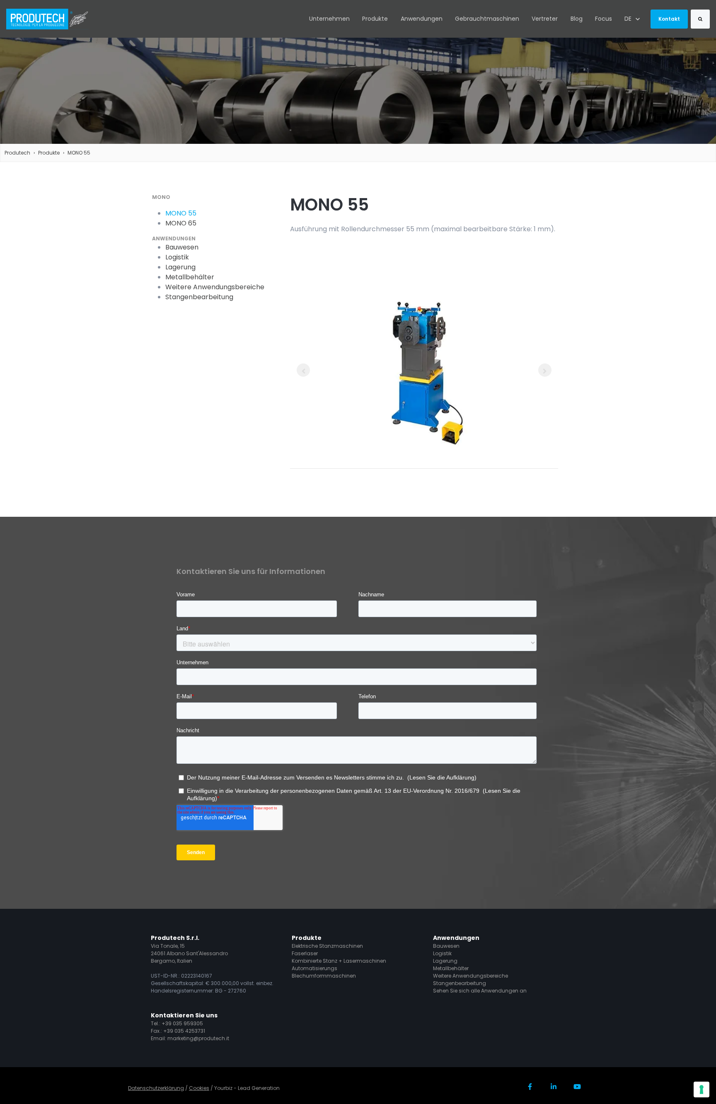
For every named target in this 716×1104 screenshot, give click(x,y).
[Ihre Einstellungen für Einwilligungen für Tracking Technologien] (701, 1089)
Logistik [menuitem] (177, 257)
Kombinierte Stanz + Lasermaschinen (339, 960)
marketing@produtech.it (198, 1038)
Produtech (17, 152)
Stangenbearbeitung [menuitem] (199, 297)
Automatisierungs (314, 968)
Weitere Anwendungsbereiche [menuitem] (214, 287)
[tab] (424, 443)
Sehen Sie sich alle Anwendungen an (480, 990)
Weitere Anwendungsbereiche (470, 975)
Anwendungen (422, 19)
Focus (603, 19)
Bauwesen (446, 945)
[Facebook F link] (530, 1086)
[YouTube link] (577, 1086)
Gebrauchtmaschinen (487, 19)
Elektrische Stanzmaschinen (327, 945)
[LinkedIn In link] (553, 1086)
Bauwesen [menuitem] (181, 247)
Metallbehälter (451, 968)
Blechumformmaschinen (324, 975)
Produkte (375, 19)
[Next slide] (545, 370)
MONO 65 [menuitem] (180, 223)
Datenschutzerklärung (156, 1088)
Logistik (442, 953)
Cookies (199, 1088)
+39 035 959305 (182, 1023)
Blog (577, 19)
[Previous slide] (303, 370)
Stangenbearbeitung (459, 983)
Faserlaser (305, 953)
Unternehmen (329, 19)
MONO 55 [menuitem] (180, 213)
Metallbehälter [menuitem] (189, 277)
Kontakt (669, 18)
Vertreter (545, 19)
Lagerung (445, 960)
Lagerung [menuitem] (180, 267)
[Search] (700, 19)
